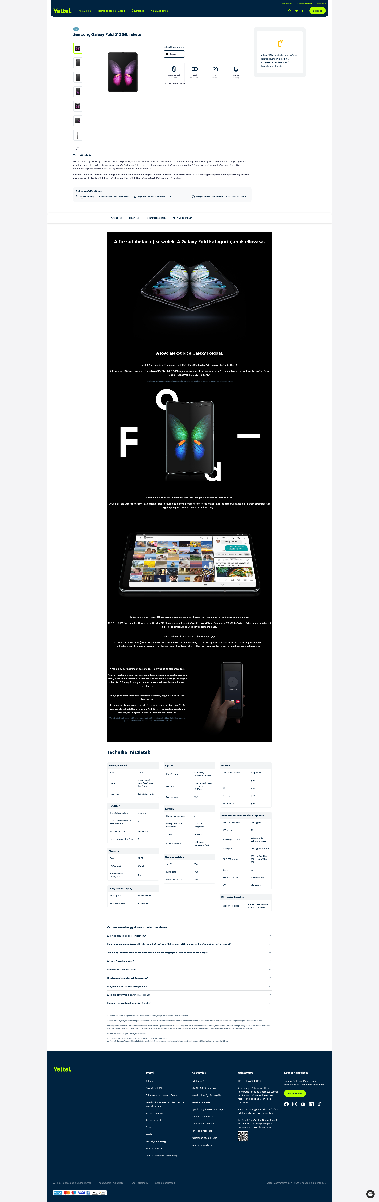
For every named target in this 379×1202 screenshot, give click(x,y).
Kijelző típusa (172, 774)
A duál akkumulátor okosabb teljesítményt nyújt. (189, 636)
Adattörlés (245, 1072)
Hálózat (225, 765)
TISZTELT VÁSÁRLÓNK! (250, 1080)
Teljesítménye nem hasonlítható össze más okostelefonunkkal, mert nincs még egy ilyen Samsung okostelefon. (189, 616)
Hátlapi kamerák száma (177, 816)
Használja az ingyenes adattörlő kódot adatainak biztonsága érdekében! (258, 1111)
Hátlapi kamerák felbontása (174, 825)
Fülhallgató (171, 871)
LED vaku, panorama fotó (201, 843)
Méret (113, 783)
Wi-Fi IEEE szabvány (232, 859)
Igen (253, 803)
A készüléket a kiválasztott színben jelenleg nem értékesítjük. (279, 60)
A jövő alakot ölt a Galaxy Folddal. (189, 352)
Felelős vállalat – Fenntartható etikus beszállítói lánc (165, 1104)
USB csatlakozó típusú (233, 822)
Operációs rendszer (119, 813)
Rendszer (114, 805)
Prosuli (149, 1127)
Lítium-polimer (145, 895)
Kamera (169, 808)
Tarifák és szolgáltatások (111, 10)
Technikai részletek (156, 217)
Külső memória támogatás (116, 875)
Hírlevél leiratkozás (202, 1130)
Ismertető (134, 217)
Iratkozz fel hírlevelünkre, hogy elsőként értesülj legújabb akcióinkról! (304, 1082)
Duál (195, 75)
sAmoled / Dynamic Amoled (202, 774)
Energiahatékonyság (120, 888)
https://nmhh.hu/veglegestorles (254, 1127)
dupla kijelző (174, 77)
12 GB (140, 858)
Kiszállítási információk (204, 1088)
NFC (224, 885)
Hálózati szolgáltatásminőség (161, 1155)
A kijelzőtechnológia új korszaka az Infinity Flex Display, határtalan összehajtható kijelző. (189, 365)
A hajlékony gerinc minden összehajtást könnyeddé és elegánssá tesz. (147, 668)
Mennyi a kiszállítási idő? (121, 969)
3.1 (252, 830)
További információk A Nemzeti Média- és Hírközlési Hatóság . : (258, 1123)
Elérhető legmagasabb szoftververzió (120, 822)
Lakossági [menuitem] (287, 3)
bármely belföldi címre (154, 196)
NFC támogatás (258, 885)
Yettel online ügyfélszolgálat (207, 1095)
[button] (370, 1194)
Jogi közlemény (140, 1182)
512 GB (236, 75)
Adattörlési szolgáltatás (204, 1137)
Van (196, 864)
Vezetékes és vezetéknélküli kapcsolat (243, 815)
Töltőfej (169, 864)
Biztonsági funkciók (232, 897)
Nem (140, 875)
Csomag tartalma (174, 856)
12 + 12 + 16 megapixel (199, 825)
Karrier (149, 1134)
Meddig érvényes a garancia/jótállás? (128, 994)
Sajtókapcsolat (153, 1120)
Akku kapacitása (117, 903)
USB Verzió (227, 830)
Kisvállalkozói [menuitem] (304, 3)
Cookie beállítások (165, 1182)
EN (303, 10)
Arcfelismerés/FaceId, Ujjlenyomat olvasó (258, 905)
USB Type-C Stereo (260, 848)
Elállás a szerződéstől (203, 1123)
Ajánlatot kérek (159, 10)
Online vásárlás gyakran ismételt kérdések (137, 927)
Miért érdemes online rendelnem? (126, 935)
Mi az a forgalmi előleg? (120, 960)
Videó (169, 834)
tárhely (236, 77)
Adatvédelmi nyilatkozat (112, 1182)
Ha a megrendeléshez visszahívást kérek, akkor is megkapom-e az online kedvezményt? (157, 952)
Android (142, 813)
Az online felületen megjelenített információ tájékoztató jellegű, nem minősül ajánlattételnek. (147, 1015)
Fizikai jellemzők (118, 765)
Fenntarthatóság (154, 1148)
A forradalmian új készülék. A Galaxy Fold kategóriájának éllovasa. (189, 241)
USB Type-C (256, 822)
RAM (112, 858)
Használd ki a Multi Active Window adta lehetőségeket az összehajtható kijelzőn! (189, 497)
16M (196, 797)
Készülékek (85, 10)
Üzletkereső (198, 1080)
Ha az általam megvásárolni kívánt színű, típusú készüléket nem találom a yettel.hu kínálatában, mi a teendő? (169, 944)
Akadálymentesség (156, 1141)
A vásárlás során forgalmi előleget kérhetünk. (127, 1033)
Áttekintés (116, 217)
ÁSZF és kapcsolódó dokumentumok (72, 1182)
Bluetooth (227, 870)
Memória (114, 850)
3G (224, 788)
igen (253, 780)
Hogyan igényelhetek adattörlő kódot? (129, 1003)
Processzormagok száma (121, 839)
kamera (215, 77)
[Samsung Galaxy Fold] (189, 300)
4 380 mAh (143, 903)
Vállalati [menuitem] (321, 3)
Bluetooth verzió (230, 877)
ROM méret (115, 866)
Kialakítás (114, 794)
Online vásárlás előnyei (89, 191)
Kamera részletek (174, 843)
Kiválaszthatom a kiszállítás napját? (127, 977)
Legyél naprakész (296, 1072)
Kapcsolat (199, 1072)
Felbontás (170, 786)
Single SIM (256, 772)
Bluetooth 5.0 (257, 877)
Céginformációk (154, 1088)
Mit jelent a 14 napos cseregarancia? (127, 986)
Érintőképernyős (146, 794)
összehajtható (174, 75)
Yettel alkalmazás (201, 1102)
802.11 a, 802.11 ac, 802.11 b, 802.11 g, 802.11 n (259, 859)
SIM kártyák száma (231, 772)
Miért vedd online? (182, 217)
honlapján (266, 1123)
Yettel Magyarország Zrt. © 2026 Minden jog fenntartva (296, 1182)
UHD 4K (198, 834)
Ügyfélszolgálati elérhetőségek (208, 1109)
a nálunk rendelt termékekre (221, 196)
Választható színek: (174, 46)
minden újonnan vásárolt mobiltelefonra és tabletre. (104, 197)
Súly (112, 772)
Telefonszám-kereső (202, 1116)
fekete (173, 54)
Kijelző (169, 765)
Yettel (150, 1072)
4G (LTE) (226, 795)
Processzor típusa (118, 831)
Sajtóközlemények (155, 1112)
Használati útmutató (175, 879)
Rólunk (149, 1080)
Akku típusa (115, 895)
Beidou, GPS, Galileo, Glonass (258, 839)
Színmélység (172, 797)
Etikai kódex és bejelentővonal (162, 1095)
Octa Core (143, 831)
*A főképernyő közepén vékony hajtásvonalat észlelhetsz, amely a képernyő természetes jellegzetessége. (189, 381)
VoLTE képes (228, 803)
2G (224, 780)
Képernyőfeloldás (231, 905)
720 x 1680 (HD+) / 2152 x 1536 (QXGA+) (203, 786)
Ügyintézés (138, 10)
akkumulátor (195, 77)
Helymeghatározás (231, 839)
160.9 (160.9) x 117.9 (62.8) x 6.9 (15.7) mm (145, 783)
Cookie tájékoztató (202, 1144)
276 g (140, 772)
